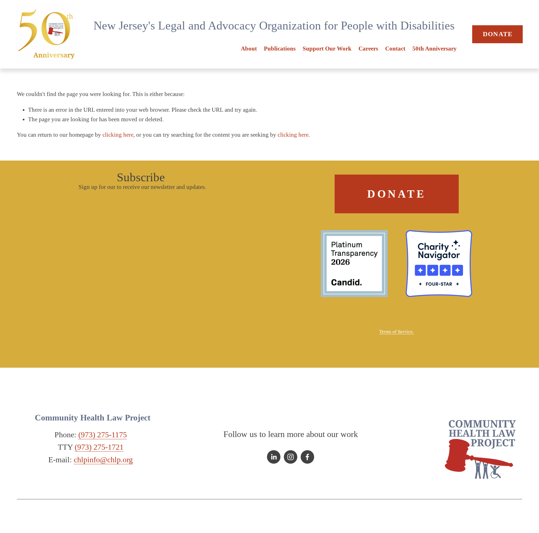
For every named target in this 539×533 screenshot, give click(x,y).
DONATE (497, 34)
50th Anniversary (434, 48)
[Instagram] (290, 457)
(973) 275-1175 (102, 434)
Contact (395, 48)
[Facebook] (307, 457)
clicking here (117, 134)
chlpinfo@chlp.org (103, 459)
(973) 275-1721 (99, 447)
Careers (368, 48)
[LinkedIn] (273, 457)
